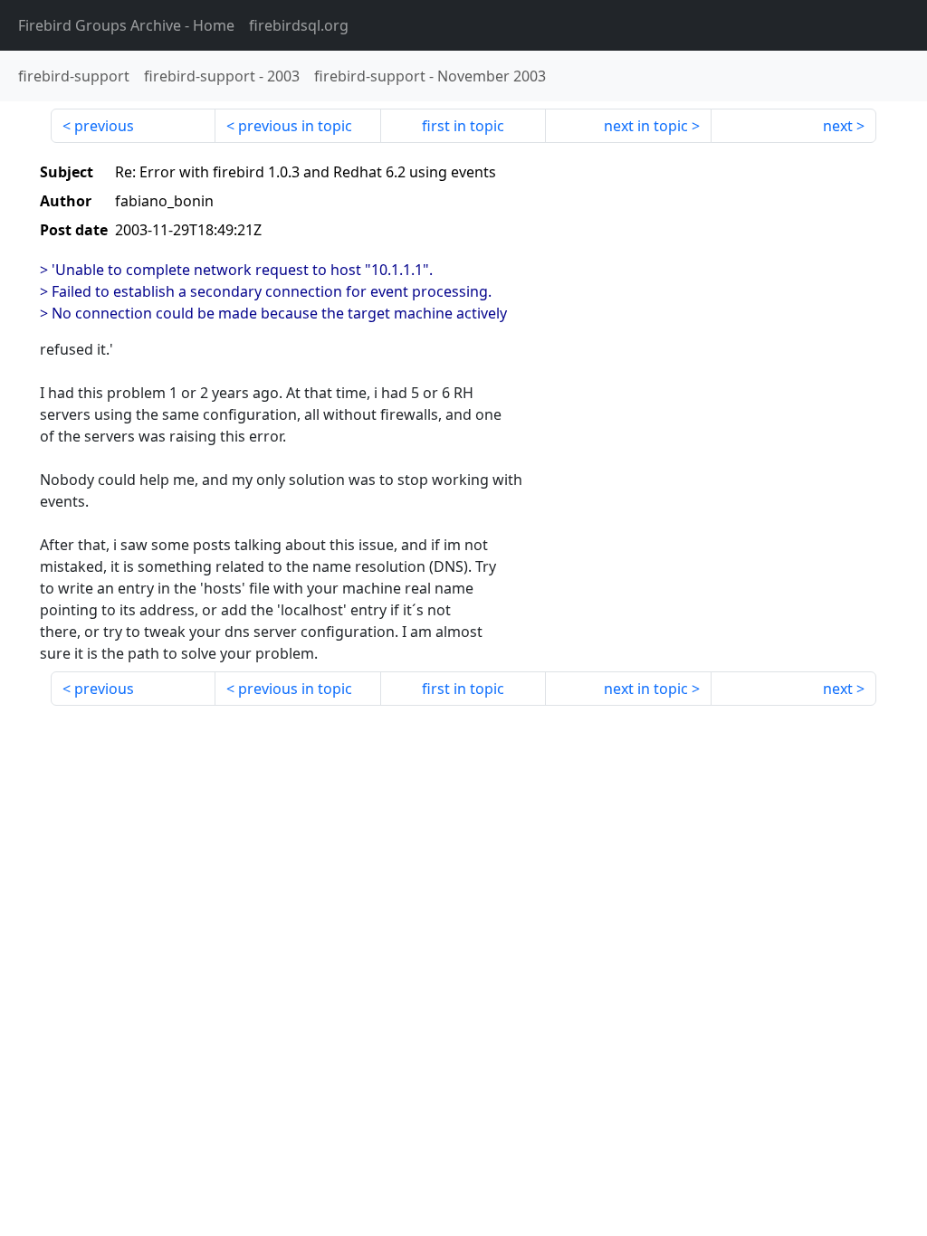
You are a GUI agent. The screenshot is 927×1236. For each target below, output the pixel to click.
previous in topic (295, 126)
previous (104, 126)
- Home (126, 25)
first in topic (463, 126)
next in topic (646, 126)
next (838, 126)
